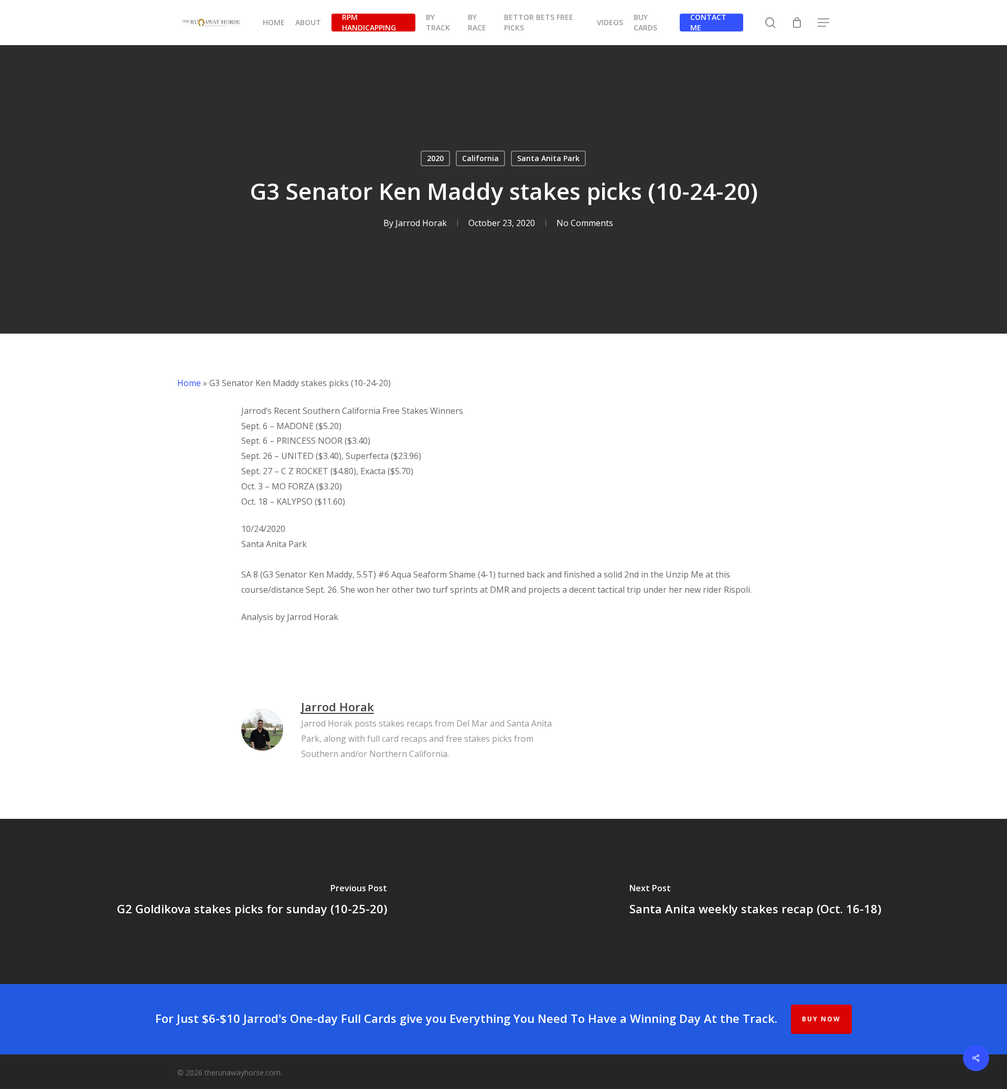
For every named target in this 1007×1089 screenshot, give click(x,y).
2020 (435, 158)
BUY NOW (821, 1019)
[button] (824, 22)
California (480, 158)
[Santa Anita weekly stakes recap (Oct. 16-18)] (755, 901)
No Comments (584, 223)
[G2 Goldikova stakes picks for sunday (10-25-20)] (252, 901)
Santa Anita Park (548, 158)
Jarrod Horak (421, 223)
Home (189, 383)
